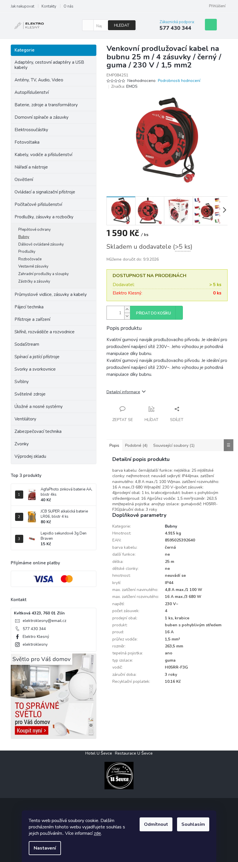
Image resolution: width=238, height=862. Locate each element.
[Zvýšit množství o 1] (127, 309)
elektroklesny (35, 644)
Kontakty (49, 6)
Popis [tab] (114, 445)
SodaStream (27, 344)
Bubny (23, 236)
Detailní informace (123, 392)
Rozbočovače (30, 259)
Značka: (124, 86)
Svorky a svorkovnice (35, 369)
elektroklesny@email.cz (44, 620)
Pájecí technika (29, 307)
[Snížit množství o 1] (127, 316)
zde (97, 833)
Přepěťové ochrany (34, 229)
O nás (68, 6)
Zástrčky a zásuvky (34, 281)
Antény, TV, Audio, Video (39, 80)
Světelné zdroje (30, 394)
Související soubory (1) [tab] (173, 445)
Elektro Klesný (36, 636)
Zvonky (22, 444)
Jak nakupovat (22, 6)
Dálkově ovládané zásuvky (41, 244)
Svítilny (22, 382)
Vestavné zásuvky (33, 266)
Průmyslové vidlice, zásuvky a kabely (51, 294)
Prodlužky (26, 251)
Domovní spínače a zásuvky (41, 117)
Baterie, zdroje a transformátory (46, 105)
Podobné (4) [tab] (136, 445)
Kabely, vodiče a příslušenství (43, 155)
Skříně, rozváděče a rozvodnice (45, 332)
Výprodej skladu (30, 456)
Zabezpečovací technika (38, 431)
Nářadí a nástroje (31, 167)
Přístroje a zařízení (32, 319)
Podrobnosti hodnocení (179, 80)
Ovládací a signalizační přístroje (45, 192)
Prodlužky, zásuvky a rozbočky (44, 217)
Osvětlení (24, 179)
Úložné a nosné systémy (39, 406)
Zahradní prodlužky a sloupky (43, 274)
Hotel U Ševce (98, 753)
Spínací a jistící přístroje (37, 357)
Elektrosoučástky (31, 130)
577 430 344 (34, 629)
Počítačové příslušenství (38, 204)
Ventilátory (25, 419)
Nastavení (45, 848)
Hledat (121, 25)
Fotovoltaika (27, 142)
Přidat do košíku (153, 313)
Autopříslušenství (32, 92)
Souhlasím (193, 824)
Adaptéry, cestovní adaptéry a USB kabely (49, 64)
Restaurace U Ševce (134, 753)
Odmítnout (156, 824)
